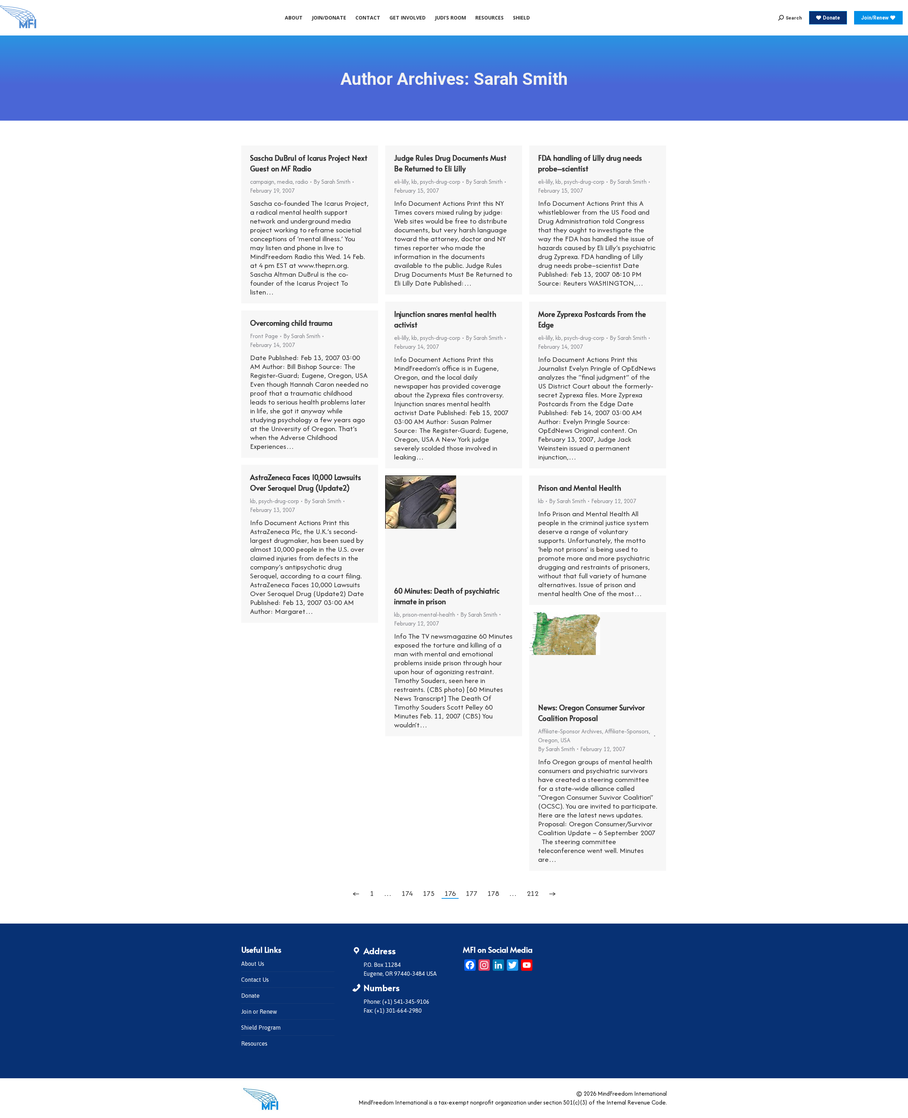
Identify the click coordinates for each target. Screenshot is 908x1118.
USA (565, 740)
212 (532, 893)
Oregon (548, 740)
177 (471, 893)
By (332, 181)
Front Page (264, 336)
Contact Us (255, 979)
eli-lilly (401, 181)
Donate (250, 995)
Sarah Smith (521, 79)
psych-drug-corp (440, 181)
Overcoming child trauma (291, 323)
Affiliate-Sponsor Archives (570, 731)
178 (493, 893)
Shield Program (261, 1027)
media (285, 181)
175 (428, 893)
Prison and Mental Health (579, 488)
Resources (254, 1043)
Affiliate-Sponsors (627, 731)
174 (407, 893)
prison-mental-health (429, 614)
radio (301, 181)
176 (450, 893)
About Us (252, 963)
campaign (262, 181)
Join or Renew (259, 1011)
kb (414, 181)
